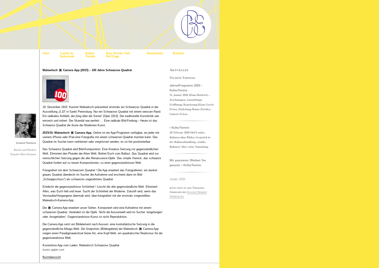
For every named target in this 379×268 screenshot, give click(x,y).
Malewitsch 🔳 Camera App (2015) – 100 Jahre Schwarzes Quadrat (87, 70)
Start (46, 53)
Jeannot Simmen (26, 143)
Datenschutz (155, 53)
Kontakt (178, 53)
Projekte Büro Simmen (23, 154)
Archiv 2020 (177, 179)
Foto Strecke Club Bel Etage (118, 54)
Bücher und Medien (25, 150)
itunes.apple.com (53, 249)
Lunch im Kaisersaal (67, 54)
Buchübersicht (52, 257)
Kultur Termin (90, 54)
